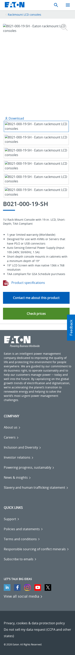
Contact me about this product (36, 298)
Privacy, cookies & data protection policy (34, 623)
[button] (36, 314)
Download (16, 118)
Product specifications (28, 282)
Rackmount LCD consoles (24, 14)
